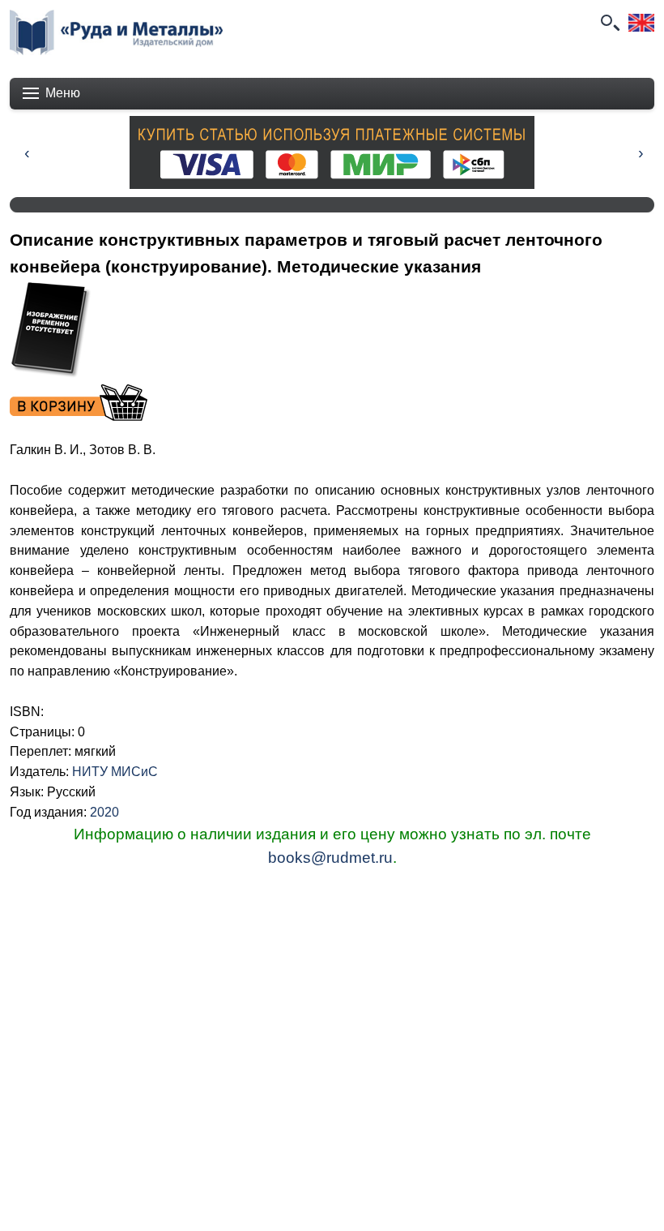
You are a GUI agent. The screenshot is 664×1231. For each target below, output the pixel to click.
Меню (62, 93)
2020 (104, 812)
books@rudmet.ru (330, 857)
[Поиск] (609, 23)
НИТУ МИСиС (115, 771)
